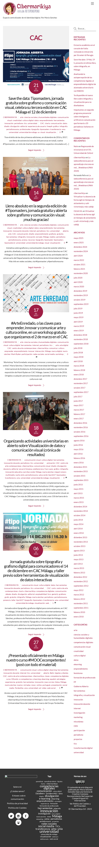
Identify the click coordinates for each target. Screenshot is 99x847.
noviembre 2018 (81, 339)
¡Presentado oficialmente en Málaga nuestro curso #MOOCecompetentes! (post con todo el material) (36, 660)
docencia (7, 469)
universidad (32, 123)
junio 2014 (78, 520)
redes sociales (38, 354)
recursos (31, 240)
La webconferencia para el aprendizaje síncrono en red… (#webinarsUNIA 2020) (84, 164)
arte (21, 117)
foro (49, 594)
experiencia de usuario (37, 126)
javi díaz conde (29, 472)
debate (8, 594)
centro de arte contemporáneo (24, 348)
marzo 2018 (79, 366)
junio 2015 (78, 484)
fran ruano (49, 469)
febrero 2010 (79, 612)
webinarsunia (44, 839)
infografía (63, 126)
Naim (76, 146)
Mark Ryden (16, 354)
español (53, 679)
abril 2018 (78, 361)
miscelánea (78, 721)
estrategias (61, 679)
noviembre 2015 (81, 471)
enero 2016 (79, 462)
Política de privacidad (17, 803)
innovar (31, 351)
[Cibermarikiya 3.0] (27, 14)
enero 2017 (79, 418)
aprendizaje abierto (50, 781)
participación (27, 354)
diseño (7, 126)
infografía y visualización (84, 695)
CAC (42, 123)
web (47, 603)
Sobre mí (17, 787)
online (39, 685)
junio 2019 (78, 313)
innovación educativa (13, 472)
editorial (23, 126)
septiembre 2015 (81, 480)
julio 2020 (78, 278)
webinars (55, 837)
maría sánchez (48, 472)
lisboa (57, 682)
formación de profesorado (84, 677)
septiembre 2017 (81, 392)
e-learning (37, 679)
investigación (79, 713)
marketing (78, 717)
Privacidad (81, 806)
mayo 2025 (78, 238)
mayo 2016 (78, 449)
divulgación (15, 126)
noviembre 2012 (81, 581)
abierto (46, 673)
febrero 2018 (79, 370)
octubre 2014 (79, 515)
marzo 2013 (79, 568)
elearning (53, 670)
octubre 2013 (79, 546)
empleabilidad (41, 594)
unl (40, 688)
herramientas (59, 120)
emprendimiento (46, 120)
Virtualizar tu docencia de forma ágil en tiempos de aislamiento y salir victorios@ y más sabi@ (85, 218)
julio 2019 (78, 308)
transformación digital (83, 748)
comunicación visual (32, 460)
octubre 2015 (79, 476)
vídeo (44, 688)
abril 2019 (78, 322)
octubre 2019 (79, 300)
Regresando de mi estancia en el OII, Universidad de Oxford (84, 149)
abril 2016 (78, 454)
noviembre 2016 (81, 427)
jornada (39, 237)
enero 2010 (79, 616)
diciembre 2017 (80, 379)
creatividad (17, 120)
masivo (20, 685)
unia (60, 829)
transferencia (55, 129)
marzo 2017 (79, 410)
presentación (56, 685)
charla (47, 123)
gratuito (19, 682)
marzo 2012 (79, 594)
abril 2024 (78, 256)
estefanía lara (38, 469)
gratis (7, 597)
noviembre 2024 (81, 251)
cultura (61, 348)
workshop (60, 354)
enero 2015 (79, 502)
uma (63, 129)
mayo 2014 (78, 524)
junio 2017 (78, 401)
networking (39, 819)
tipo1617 (52, 475)
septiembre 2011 (81, 608)
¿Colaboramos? (17, 791)
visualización (51, 132)
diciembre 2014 (80, 506)
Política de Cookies (17, 807)
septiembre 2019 (81, 304)
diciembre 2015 (80, 467)
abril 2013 (78, 564)
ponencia (7, 600)
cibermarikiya (10, 117)
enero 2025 (79, 242)
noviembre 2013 (81, 542)
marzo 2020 (79, 286)
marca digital (57, 351)
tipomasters (45, 129)
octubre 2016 (79, 432)
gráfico (56, 126)
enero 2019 (79, 330)
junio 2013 (78, 555)
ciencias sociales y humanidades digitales (40, 117)
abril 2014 (78, 528)
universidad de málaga (28, 132)
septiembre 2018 (81, 344)
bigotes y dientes (61, 673)
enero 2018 (79, 374)
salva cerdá (43, 475)
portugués (46, 685)
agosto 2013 (79, 550)
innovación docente (21, 231)
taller (13, 600)
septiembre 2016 (81, 436)
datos (36, 120)
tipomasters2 (10, 243)
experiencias (10, 682)
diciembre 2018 (80, 335)
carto (54, 588)
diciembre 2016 (80, 423)
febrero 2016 (79, 458)
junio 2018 (78, 352)
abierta (65, 231)
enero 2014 (79, 533)
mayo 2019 (78, 317)
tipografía (35, 129)
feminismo (78, 673)
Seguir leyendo (34, 150)
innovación (9, 123)
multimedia (10, 475)
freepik (49, 126)
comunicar (53, 348)
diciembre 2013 (80, 537)
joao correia (49, 682)
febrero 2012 (79, 599)
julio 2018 (78, 348)
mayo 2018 (78, 357)
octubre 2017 (79, 388)
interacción (39, 351)
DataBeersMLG (51, 794)
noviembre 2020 (81, 273)
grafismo (52, 234)
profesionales (25, 129)
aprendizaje (39, 781)
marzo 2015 (79, 498)
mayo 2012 (78, 590)
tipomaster (48, 240)
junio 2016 (78, 445)
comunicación (56, 123)
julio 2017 (78, 396)
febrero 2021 (79, 269)
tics (25, 123)
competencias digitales (45, 591)
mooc (33, 685)
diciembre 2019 (80, 291)
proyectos (78, 739)
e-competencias (25, 679)
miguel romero (60, 472)
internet (32, 231)
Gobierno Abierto (81, 686)
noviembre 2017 (81, 383)
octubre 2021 (79, 264)
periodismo (18, 123)
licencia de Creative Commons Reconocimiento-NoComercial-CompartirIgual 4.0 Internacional (80, 796)
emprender (9, 351)
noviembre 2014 (81, 511)
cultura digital (28, 120)
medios (52, 237)
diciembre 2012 (80, 577)
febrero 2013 (79, 572)
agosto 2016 (79, 440)
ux (39, 132)
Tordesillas (19, 688)
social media (50, 354)
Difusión (14, 679)
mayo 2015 (78, 489)
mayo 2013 (78, 559)
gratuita (60, 234)
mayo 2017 (78, 405)
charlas (43, 784)
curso (8, 679)
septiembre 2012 (81, 586)
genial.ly (55, 594)
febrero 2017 (79, 414)
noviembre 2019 (81, 295)
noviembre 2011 (81, 603)
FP (75, 682)
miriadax (27, 685)
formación (54, 803)
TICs (57, 826)
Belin (52, 673)
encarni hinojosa (25, 469)
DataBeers (40, 793)
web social (51, 688)
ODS (76, 726)
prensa (24, 240)
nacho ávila (19, 475)
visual (42, 132)
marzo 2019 (79, 326)
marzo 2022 (79, 260)
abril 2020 (78, 282)
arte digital (64, 345)
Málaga (46, 237)
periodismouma (12, 129)
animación (51, 463)
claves (47, 676)
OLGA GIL (78, 211)
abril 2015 (78, 493)
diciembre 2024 (80, 247)
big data (59, 781)
